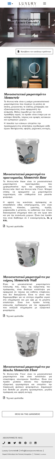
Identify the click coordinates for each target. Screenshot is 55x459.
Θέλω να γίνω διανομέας (27, 414)
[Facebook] (20, 443)
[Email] (9, 443)
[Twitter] (14, 443)
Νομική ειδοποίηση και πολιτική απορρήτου (17, 454)
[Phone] (4, 443)
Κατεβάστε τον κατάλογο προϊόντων (36, 51)
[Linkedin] (35, 443)
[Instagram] (31, 443)
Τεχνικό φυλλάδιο (14, 226)
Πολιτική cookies (40, 454)
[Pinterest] (25, 443)
